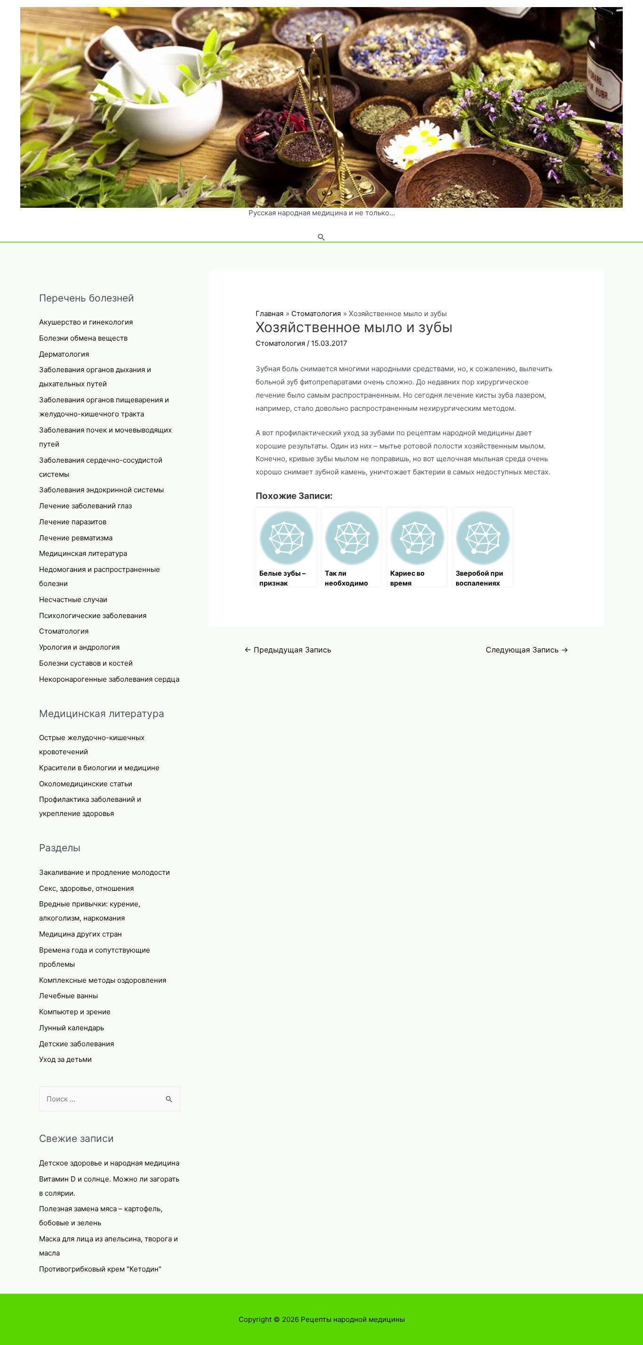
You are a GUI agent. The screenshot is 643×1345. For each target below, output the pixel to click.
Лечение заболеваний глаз (85, 505)
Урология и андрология (79, 647)
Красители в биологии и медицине (99, 767)
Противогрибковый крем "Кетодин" (100, 1268)
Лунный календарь (71, 1027)
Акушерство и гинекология (86, 322)
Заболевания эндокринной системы (101, 489)
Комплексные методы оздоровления (102, 980)
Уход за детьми (65, 1059)
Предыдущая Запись (287, 649)
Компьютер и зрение (75, 1011)
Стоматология (63, 631)
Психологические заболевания (92, 615)
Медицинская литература (83, 553)
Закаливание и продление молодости (104, 872)
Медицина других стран (80, 933)
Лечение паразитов (72, 521)
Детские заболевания (76, 1043)
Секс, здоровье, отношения (86, 888)
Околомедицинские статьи (85, 783)
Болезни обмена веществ (83, 338)
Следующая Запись (527, 649)
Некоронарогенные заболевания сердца (109, 679)
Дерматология (64, 354)
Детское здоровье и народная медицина (109, 1162)
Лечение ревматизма (76, 537)
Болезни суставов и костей (86, 663)
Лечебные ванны (68, 995)
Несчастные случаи (73, 599)
